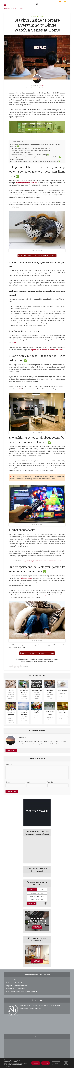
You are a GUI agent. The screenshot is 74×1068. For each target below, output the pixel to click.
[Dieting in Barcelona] (36, 706)
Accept (36, 1063)
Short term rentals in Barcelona (15, 983)
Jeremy (50, 719)
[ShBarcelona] (37, 4)
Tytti (37, 696)
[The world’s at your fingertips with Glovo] (23, 684)
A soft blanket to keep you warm (21, 152)
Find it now (31, 903)
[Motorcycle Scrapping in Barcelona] (49, 684)
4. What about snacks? (17, 159)
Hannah (37, 717)
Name (8, 782)
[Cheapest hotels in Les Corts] (62, 706)
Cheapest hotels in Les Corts (62, 711)
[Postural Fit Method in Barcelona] (23, 706)
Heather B (12, 696)
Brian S (50, 696)
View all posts (11, 750)
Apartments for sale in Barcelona (15, 988)
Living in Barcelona (37, 16)
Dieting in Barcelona (37, 711)
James (11, 720)
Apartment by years (37, 893)
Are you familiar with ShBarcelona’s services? (38, 255)
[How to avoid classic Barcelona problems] (36, 684)
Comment (9, 764)
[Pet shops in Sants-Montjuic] (62, 684)
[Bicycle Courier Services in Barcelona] (49, 706)
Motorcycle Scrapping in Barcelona (49, 690)
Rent (31, 889)
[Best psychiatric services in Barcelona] (11, 684)
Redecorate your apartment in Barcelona (38, 653)
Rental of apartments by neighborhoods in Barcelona (21, 991)
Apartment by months (37, 896)
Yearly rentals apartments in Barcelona (17, 986)
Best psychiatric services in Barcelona (11, 690)
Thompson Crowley (64, 695)
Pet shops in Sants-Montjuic (62, 689)
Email (29, 782)
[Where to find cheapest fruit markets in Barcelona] (11, 706)
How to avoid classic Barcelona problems (37, 690)
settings (8, 1066)
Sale (42, 889)
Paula (24, 718)
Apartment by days (37, 899)
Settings (56, 1063)
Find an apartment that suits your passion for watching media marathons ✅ (35, 161)
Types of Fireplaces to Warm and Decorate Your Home (42, 561)
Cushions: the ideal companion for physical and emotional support (31, 150)
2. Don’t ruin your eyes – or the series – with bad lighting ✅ (29, 155)
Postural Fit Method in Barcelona (24, 712)
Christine (24, 696)
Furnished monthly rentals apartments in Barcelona (21, 980)
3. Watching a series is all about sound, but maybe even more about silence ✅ (35, 157)
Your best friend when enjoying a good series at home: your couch (32, 148)
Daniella (40, 85)
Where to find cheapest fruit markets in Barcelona (11, 713)
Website (50, 782)
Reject (46, 1063)
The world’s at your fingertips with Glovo (24, 690)
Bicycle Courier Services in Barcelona (49, 712)
